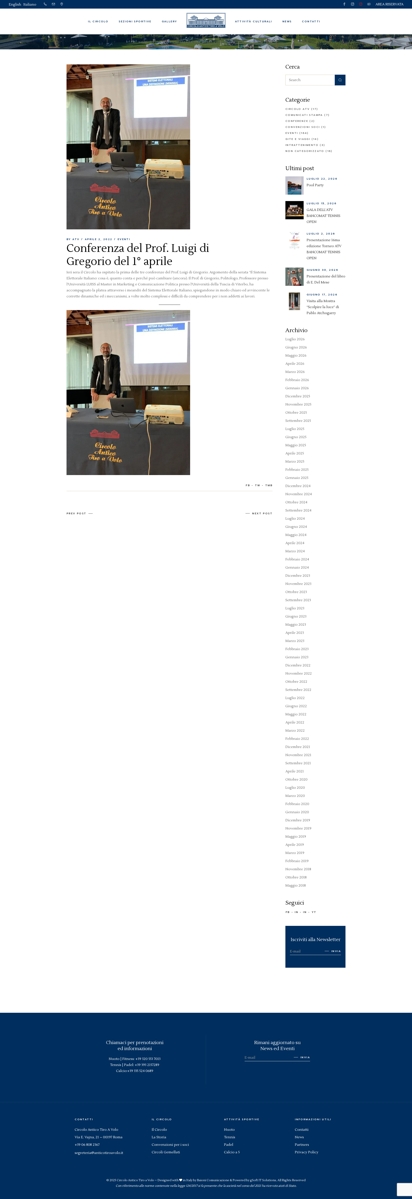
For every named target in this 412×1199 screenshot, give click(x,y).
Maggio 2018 (295, 885)
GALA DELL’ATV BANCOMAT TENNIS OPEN (323, 216)
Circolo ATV (297, 109)
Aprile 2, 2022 (98, 239)
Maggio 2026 (295, 355)
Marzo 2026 (295, 372)
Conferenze (296, 121)
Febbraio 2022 (297, 739)
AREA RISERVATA (389, 4)
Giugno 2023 (295, 616)
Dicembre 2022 (298, 665)
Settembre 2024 (298, 510)
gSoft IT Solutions (263, 1180)
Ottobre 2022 (296, 682)
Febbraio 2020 (297, 804)
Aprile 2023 (294, 633)
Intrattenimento (301, 145)
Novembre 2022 (298, 673)
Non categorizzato (304, 151)
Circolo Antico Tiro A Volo (96, 1130)
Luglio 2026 (295, 339)
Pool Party (315, 185)
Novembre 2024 (298, 494)
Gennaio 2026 (297, 388)
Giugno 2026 (296, 347)
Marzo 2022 (295, 730)
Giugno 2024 (296, 527)
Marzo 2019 (294, 853)
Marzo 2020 (295, 796)
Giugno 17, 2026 (322, 295)
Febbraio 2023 (297, 649)
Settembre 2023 (298, 600)
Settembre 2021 (298, 763)
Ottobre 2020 (296, 779)
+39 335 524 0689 (140, 1071)
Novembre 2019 (298, 828)
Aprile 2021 (294, 771)
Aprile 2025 (294, 453)
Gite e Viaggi (297, 139)
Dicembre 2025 (297, 396)
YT (314, 912)
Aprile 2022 (294, 722)
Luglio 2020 (295, 788)
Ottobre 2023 (296, 592)
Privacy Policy (306, 1152)
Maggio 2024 (295, 535)
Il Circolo (159, 1130)
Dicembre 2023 (297, 576)
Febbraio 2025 (297, 470)
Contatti (302, 1130)
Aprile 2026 (294, 364)
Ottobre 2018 (296, 877)
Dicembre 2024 (298, 486)
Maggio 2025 (295, 445)
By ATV (73, 239)
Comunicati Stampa (304, 115)
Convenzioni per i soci (170, 1145)
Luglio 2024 (295, 518)
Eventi (159, 42)
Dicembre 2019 (297, 820)
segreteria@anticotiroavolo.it (99, 1153)
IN (296, 912)
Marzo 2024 (295, 551)
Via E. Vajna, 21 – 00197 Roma (99, 1137)
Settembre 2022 (298, 690)
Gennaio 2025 (296, 478)
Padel (228, 1145)
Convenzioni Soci (302, 127)
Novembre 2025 (298, 404)
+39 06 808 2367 (87, 1145)
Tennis (229, 1137)
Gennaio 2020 (297, 812)
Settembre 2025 (298, 421)
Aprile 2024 (294, 543)
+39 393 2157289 (147, 1065)
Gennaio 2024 (297, 567)
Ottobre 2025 (296, 412)
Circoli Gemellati (166, 1152)
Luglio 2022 (295, 698)
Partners (302, 1145)
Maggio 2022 (295, 714)
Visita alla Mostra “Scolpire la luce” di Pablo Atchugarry (323, 307)
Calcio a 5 (232, 1152)
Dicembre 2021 (297, 747)
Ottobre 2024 (296, 502)
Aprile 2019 (294, 845)
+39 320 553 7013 (148, 1059)
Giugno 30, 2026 (322, 270)
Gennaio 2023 (296, 657)
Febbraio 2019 (297, 861)
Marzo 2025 (294, 461)
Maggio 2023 (295, 624)
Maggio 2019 (295, 836)
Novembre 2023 (298, 584)
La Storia (159, 1137)
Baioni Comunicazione (213, 1180)
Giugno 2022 (296, 706)
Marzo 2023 (294, 641)
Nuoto (229, 1130)
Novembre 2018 (298, 869)
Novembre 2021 (298, 755)
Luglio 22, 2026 (322, 179)
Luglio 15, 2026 (321, 203)
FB (288, 912)
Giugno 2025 (295, 437)
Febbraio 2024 (297, 559)
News (299, 1137)
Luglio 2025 (294, 429)
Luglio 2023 (294, 608)
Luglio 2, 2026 (321, 234)
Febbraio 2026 (297, 380)
